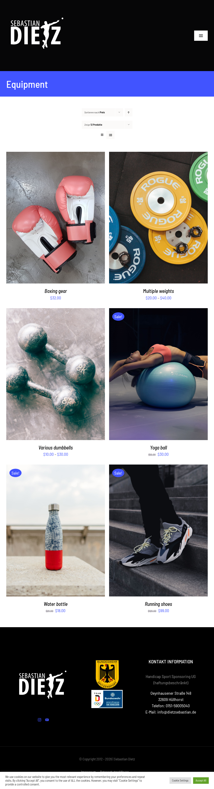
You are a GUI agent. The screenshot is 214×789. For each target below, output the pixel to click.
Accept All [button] (201, 780)
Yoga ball (158, 447)
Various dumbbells (55, 447)
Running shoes (158, 604)
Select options (46, 218)
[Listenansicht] (110, 135)
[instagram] (39, 719)
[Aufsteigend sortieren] (129, 112)
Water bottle (56, 604)
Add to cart (148, 375)
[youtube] (47, 719)
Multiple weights (158, 291)
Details (71, 218)
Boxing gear (56, 291)
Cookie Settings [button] (180, 780)
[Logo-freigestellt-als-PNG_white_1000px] (37, 6)
